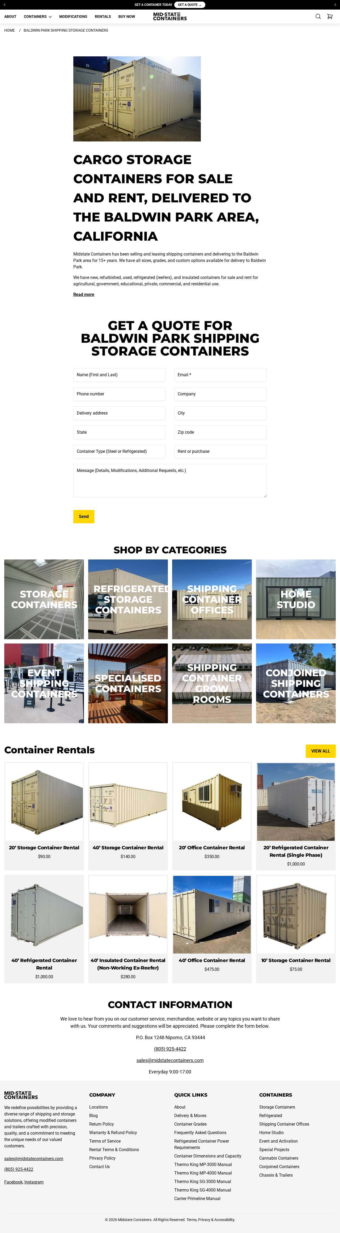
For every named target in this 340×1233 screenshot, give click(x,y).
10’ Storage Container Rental (295, 960)
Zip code (186, 432)
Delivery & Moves (190, 1115)
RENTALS (103, 16)
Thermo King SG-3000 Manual (202, 1181)
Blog (93, 1115)
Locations (98, 1107)
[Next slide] (335, 5)
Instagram (34, 1182)
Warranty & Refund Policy (113, 1132)
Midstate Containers (134, 1220)
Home (9, 30)
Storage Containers (277, 1107)
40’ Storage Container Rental (128, 848)
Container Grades (190, 1124)
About (179, 1107)
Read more (83, 294)
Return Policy (101, 1124)
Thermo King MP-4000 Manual (203, 1173)
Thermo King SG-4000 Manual (202, 1190)
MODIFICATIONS (73, 16)
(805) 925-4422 (170, 1049)
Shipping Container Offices (284, 1124)
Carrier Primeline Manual (197, 1198)
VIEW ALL (320, 751)
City (181, 413)
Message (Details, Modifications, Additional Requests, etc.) (131, 470)
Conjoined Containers (279, 1166)
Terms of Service (105, 1141)
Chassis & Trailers (276, 1175)
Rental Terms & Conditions (114, 1149)
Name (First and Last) (97, 374)
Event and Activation (278, 1141)
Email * (184, 374)
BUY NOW (126, 16)
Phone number (90, 393)
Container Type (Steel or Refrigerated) (112, 451)
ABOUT (10, 16)
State (82, 432)
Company (187, 393)
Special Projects (274, 1149)
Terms (191, 1220)
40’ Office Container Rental (212, 960)
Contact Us (99, 1166)
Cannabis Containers (278, 1158)
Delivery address (92, 413)
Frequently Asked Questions (200, 1132)
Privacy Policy (102, 1158)
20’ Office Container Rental (212, 848)
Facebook (13, 1182)
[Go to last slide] (5, 5)
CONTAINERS (36, 16)
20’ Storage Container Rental (44, 848)
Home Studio (271, 1132)
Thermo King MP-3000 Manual (203, 1164)
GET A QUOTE (190, 5)
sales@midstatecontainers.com (170, 1060)
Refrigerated (270, 1115)
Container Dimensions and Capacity (207, 1156)
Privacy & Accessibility (216, 1220)
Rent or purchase (193, 451)
